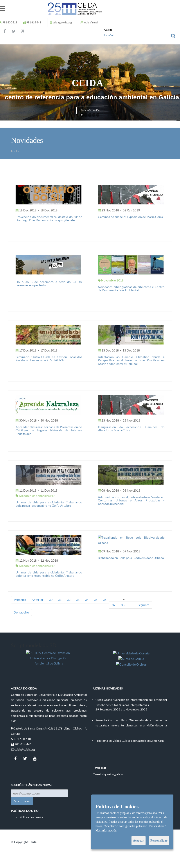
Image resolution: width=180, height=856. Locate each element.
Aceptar (138, 840)
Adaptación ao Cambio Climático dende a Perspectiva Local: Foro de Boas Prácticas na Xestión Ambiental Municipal (131, 360)
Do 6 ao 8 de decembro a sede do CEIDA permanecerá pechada (49, 283)
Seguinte (143, 605)
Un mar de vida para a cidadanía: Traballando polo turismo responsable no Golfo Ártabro (49, 573)
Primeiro (20, 599)
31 (59, 599)
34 (86, 599)
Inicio (15, 151)
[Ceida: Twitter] (13, 31)
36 (104, 599)
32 (68, 599)
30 (50, 599)
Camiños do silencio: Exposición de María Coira (130, 217)
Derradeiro (21, 612)
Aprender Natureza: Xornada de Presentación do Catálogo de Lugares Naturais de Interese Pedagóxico (49, 430)
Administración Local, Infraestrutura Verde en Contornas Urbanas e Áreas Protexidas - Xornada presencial (131, 500)
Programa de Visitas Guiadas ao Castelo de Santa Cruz (129, 740)
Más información (106, 830)
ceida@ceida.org (62, 22)
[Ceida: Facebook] (4, 31)
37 (113, 605)
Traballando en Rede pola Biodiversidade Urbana (131, 558)
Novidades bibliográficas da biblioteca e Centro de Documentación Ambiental (131, 288)
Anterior (37, 599)
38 (122, 605)
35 (95, 599)
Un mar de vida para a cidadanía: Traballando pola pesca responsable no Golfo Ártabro (49, 503)
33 (77, 599)
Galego (108, 29)
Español (108, 35)
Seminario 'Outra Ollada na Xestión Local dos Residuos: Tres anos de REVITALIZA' (49, 358)
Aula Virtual (91, 22)
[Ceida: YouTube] (22, 31)
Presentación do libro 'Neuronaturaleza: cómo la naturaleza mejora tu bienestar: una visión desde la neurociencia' (131, 725)
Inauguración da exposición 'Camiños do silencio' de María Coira (131, 428)
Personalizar (158, 840)
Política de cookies (31, 817)
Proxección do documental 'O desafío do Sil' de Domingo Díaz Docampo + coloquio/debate (49, 218)
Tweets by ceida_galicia (108, 774)
